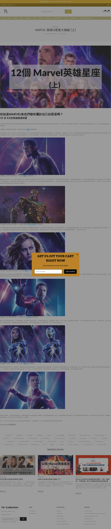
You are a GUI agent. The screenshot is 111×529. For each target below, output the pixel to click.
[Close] (77, 254)
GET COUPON (70, 271)
